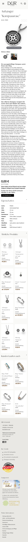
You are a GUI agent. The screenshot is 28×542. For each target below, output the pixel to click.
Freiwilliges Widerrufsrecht (8, 524)
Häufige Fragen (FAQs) (7, 533)
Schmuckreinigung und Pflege (9, 528)
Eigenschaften (7, 200)
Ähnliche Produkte (9, 234)
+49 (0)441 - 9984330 (7, 425)
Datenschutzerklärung (7, 520)
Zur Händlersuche (7, 195)
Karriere (4, 530)
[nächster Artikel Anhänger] (25, 20)
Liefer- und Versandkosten (8, 518)
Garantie (4, 535)
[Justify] (25, 20)
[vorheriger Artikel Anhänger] (22, 20)
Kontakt (4, 537)
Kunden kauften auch (10, 356)
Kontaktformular (6, 429)
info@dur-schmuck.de (7, 427)
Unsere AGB (5, 526)
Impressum (5, 522)
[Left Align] (22, 20)
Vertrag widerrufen (6, 516)
